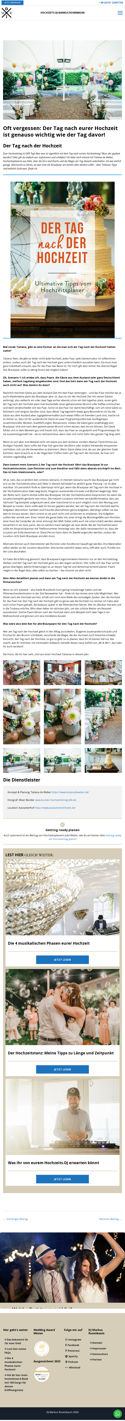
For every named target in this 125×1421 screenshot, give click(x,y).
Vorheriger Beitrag (15, 1219)
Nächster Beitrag (110, 1219)
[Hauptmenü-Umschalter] (120, 13)
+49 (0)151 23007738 (111, 2)
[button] (12, 2)
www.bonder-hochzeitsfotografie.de (55, 800)
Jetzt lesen (62, 959)
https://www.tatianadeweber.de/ (70, 792)
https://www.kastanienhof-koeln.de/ (55, 807)
